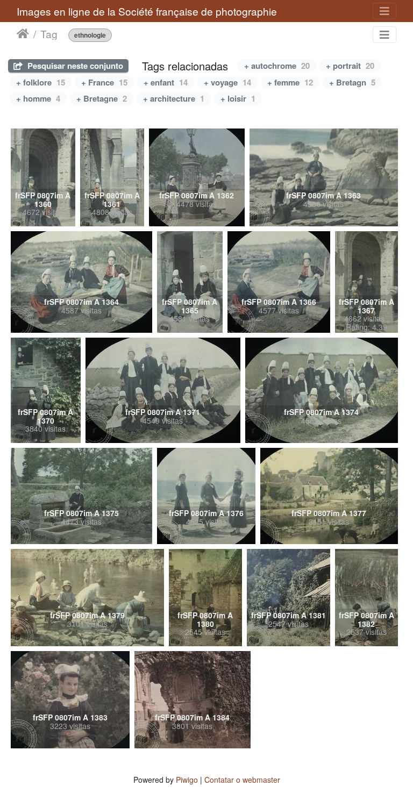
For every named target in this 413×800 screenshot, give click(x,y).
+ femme (290, 82)
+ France (104, 82)
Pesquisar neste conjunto (74, 66)
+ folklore (40, 82)
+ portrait (350, 66)
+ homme (38, 98)
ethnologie (90, 35)
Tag (49, 34)
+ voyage (227, 82)
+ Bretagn (352, 82)
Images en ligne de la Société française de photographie (147, 11)
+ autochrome (277, 66)
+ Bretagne (101, 98)
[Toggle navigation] (384, 11)
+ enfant (166, 82)
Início (23, 34)
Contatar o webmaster (242, 779)
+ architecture (173, 98)
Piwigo (187, 779)
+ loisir (237, 98)
